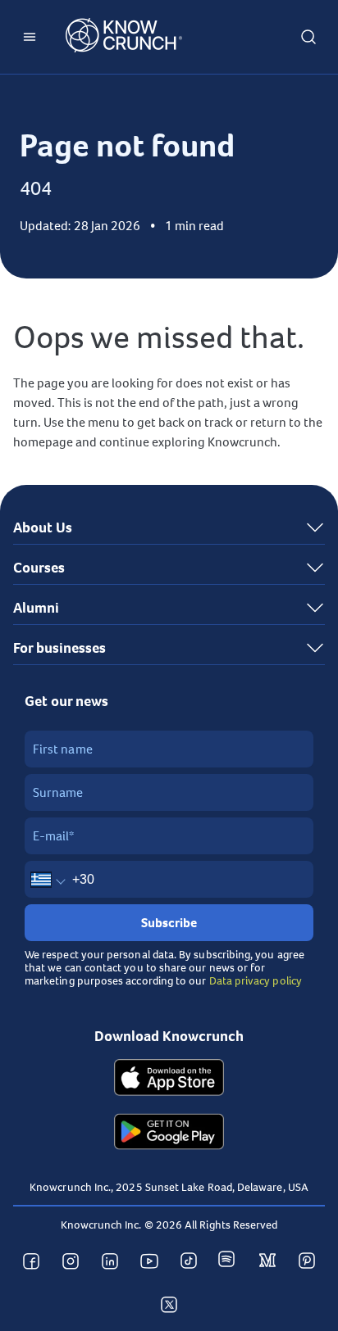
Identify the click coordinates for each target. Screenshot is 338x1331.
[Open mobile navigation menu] (29, 36)
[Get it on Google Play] (169, 1133)
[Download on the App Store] (169, 1079)
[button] (169, 528)
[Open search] (308, 36)
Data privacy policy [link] (255, 980)
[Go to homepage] (124, 37)
